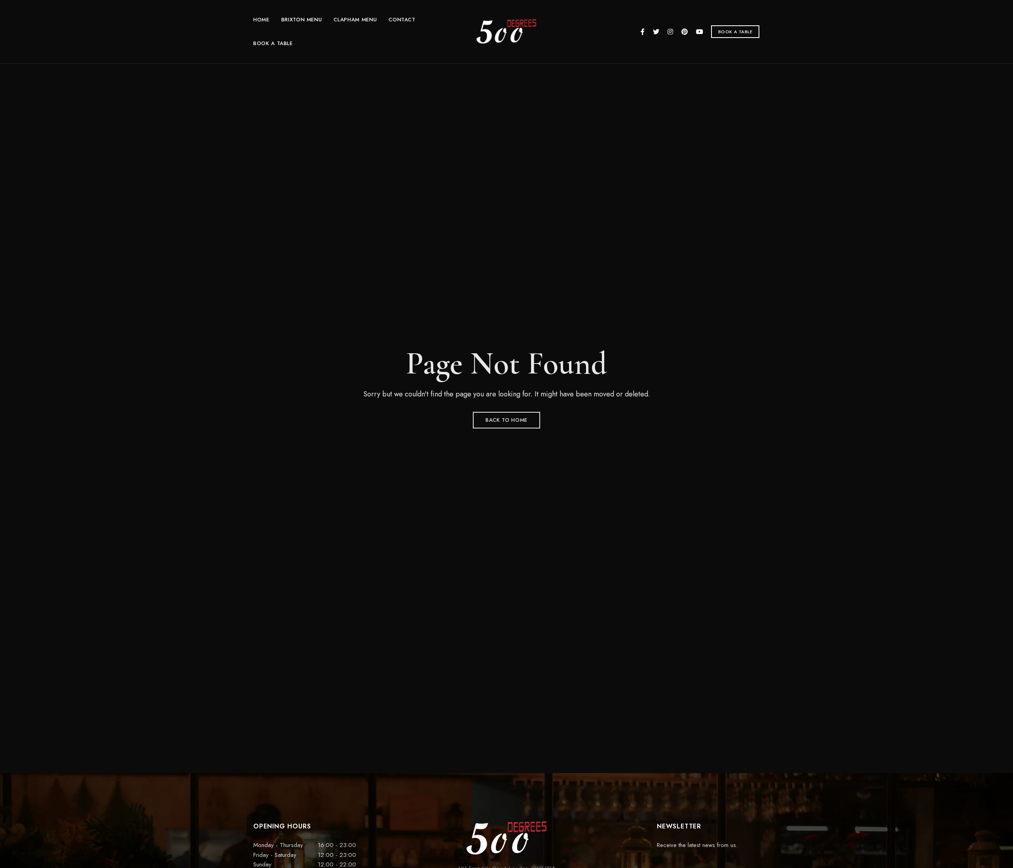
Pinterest (684, 31)
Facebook (643, 31)
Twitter (656, 31)
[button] (735, 31)
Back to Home (506, 420)
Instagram (670, 31)
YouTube (699, 31)
